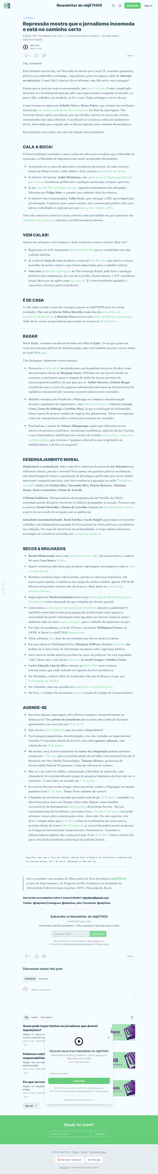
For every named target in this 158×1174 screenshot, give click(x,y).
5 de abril (68, 821)
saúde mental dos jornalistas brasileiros (71, 608)
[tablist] (36, 979)
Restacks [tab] (43, 978)
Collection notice (97, 1152)
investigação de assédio (43, 681)
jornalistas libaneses (88, 534)
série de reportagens (58, 271)
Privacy (75, 1152)
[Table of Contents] (3, 587)
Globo (61, 560)
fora (113, 321)
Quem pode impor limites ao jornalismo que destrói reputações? (60, 1028)
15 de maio (55, 791)
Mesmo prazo (78, 807)
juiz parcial (78, 280)
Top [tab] (26, 1017)
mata (52, 638)
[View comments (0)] (37, 56)
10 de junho (54, 745)
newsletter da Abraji (112, 171)
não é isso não (96, 88)
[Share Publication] (120, 5)
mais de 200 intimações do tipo (56, 188)
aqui (44, 352)
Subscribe (132, 5)
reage (77, 693)
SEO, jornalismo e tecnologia (113, 316)
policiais (120, 644)
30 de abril (102, 835)
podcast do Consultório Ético (93, 687)
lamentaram (76, 632)
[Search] (113, 5)
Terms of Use (94, 1088)
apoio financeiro (54, 730)
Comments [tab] (30, 978)
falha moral (53, 368)
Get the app (94, 1159)
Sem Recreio (98, 260)
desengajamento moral (118, 507)
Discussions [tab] (46, 1017)
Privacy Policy (102, 1091)
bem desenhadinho (81, 250)
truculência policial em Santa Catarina (62, 110)
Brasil (104, 321)
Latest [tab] (34, 1017)
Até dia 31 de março (106, 811)
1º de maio (50, 756)
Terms (84, 1152)
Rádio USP (90, 665)
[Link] (18, 146)
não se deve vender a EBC (96, 208)
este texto (74, 660)
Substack (63, 1167)
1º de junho (87, 781)
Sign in (148, 5)
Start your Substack (70, 1159)
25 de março (109, 797)
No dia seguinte (73, 825)
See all (29, 1105)
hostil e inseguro (70, 622)
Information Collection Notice (78, 1091)
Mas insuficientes (96, 404)
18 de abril (76, 724)
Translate (29, 18)
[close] (108, 1037)
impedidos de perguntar (38, 220)
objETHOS (35, 45)
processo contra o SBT (83, 556)
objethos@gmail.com (96, 897)
